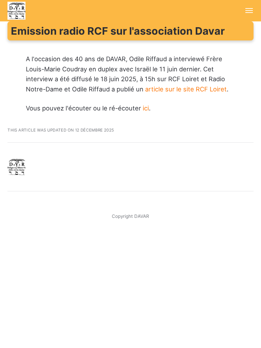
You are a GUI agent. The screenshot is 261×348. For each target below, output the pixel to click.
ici (146, 108)
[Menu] (245, 10)
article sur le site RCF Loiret (186, 89)
